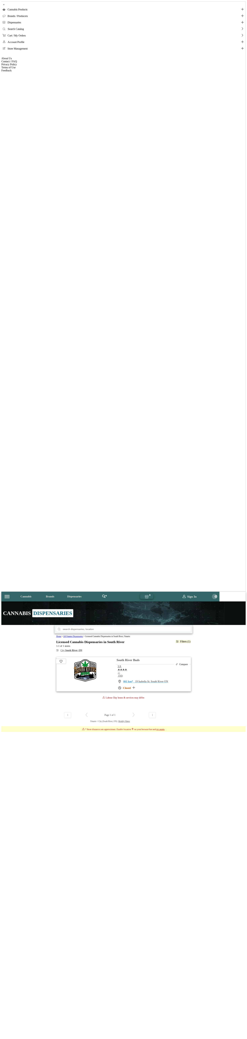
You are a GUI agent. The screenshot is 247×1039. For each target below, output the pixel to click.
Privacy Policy (9, 64)
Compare (183, 664)
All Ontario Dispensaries (73, 636)
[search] (59, 629)
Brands (50, 596)
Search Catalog (16, 29)
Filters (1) (185, 641)
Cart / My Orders (17, 35)
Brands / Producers (18, 16)
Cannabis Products (17, 9)
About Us (6, 58)
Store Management (18, 48)
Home (58, 636)
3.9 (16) (122, 671)
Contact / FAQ (9, 61)
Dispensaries (14, 22)
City (71, 650)
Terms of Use (8, 67)
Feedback (6, 70)
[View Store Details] (84, 680)
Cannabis (25, 596)
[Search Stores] (104, 597)
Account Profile (16, 42)
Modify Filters (124, 721)
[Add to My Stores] (61, 661)
